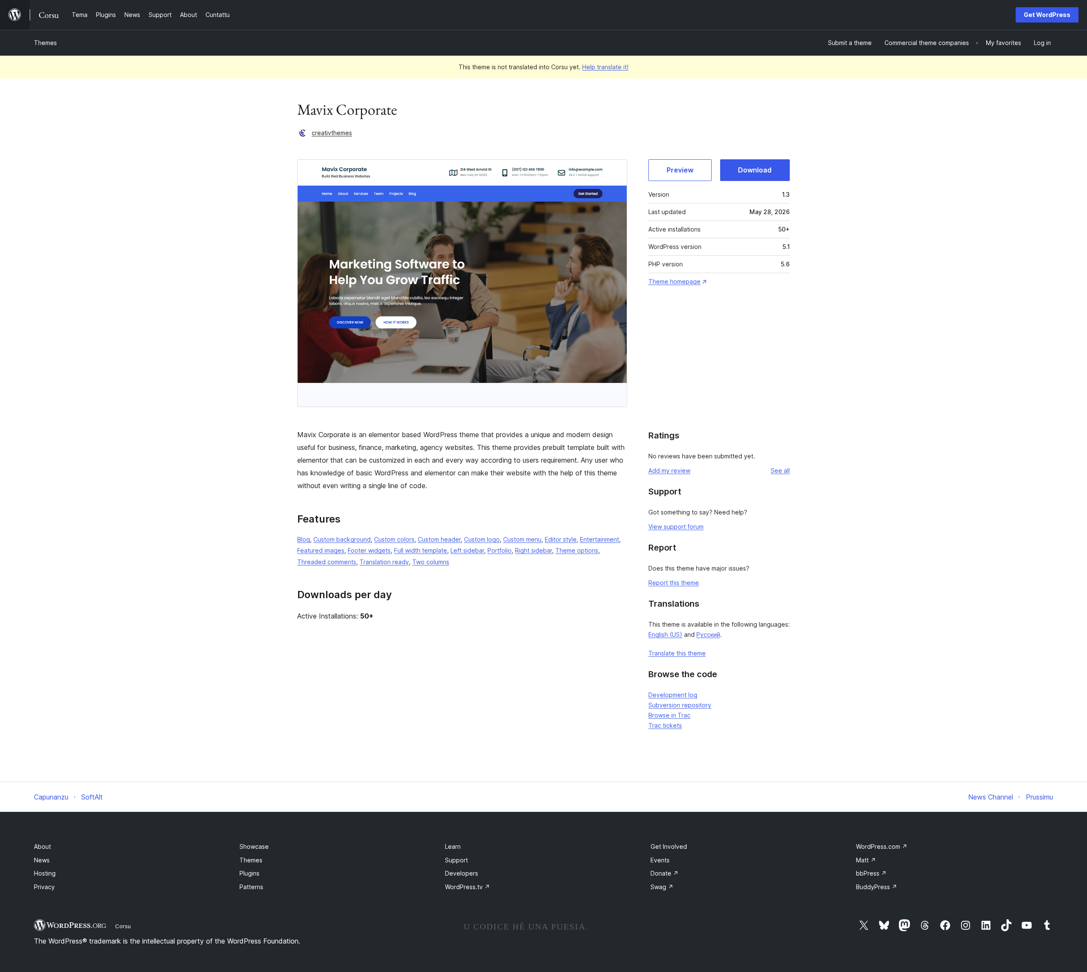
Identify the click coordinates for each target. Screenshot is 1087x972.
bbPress (871, 873)
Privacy (44, 886)
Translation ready (384, 561)
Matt (866, 860)
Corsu (123, 926)
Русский (708, 634)
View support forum (676, 526)
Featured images (320, 550)
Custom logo (482, 539)
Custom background (342, 539)
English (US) (665, 634)
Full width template (420, 550)
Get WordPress (1047, 14)
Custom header (439, 539)
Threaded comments (326, 561)
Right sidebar (533, 550)
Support (456, 860)
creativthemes (332, 132)
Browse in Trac (669, 715)
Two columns (430, 561)
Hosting (45, 873)
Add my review (669, 470)
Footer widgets (369, 550)
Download (755, 170)
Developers (461, 873)
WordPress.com (881, 846)
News (42, 860)
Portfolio (499, 550)
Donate (665, 873)
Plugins (249, 873)
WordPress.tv (467, 886)
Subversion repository (679, 705)
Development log (672, 694)
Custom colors (394, 539)
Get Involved (669, 846)
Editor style (561, 539)
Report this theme (673, 582)
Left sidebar (467, 550)
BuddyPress (876, 886)
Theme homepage (674, 281)
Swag (662, 886)
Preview (680, 170)
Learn (453, 846)
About (42, 846)
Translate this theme (677, 653)
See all (780, 470)
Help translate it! (605, 67)
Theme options (576, 550)
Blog (303, 539)
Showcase (254, 846)
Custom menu (522, 539)
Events (660, 860)
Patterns (251, 886)
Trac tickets (665, 725)
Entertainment (599, 539)
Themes (45, 42)
